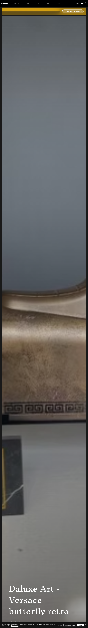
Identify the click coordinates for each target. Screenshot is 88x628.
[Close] (86, 625)
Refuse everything (70, 625)
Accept (80, 625)
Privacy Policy (15, 626)
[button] (85, 3)
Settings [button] (60, 625)
